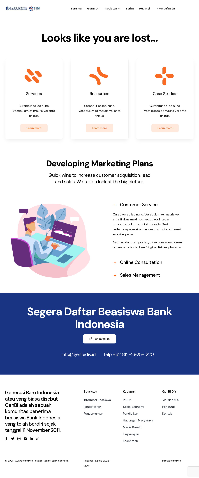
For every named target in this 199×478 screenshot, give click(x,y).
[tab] (148, 204)
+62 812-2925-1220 (133, 354)
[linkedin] (31, 438)
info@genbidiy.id (78, 354)
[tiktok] (37, 438)
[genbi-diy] (23, 7)
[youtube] (25, 438)
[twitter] (12, 438)
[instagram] (19, 438)
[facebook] (6, 438)
